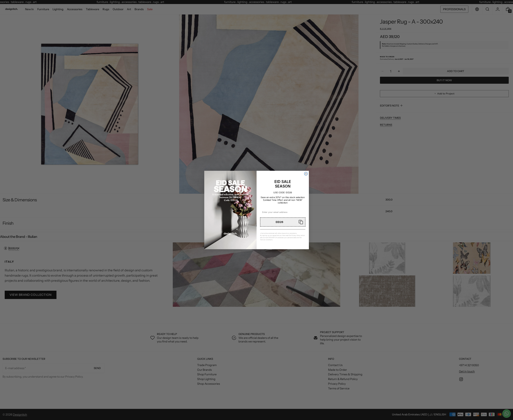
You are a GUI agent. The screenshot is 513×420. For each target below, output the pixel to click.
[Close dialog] (306, 173)
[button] (282, 222)
